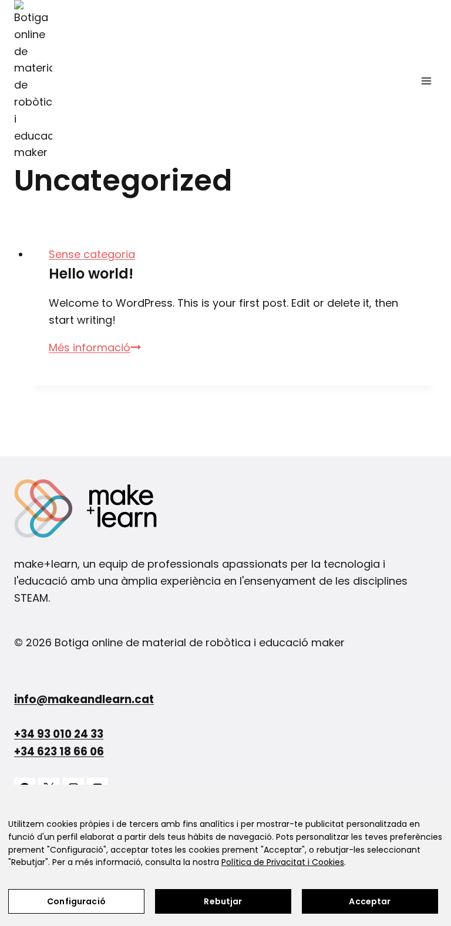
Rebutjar (223, 901)
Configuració (76, 901)
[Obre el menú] (426, 81)
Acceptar (370, 901)
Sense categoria (92, 254)
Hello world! (91, 273)
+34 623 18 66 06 (59, 751)
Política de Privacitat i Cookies (282, 862)
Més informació (95, 347)
